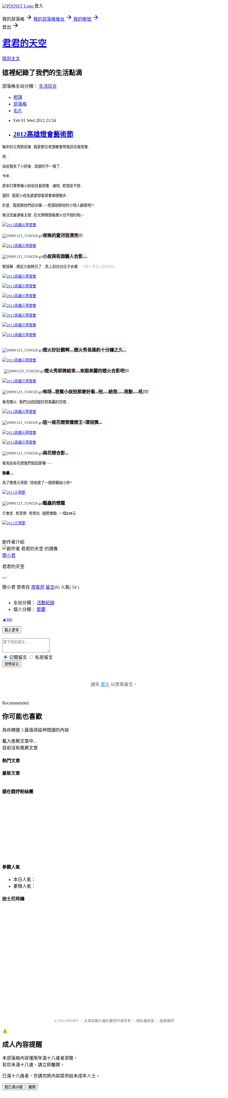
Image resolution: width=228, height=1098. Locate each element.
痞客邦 (37, 587)
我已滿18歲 (13, 1087)
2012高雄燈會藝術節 (43, 134)
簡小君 (9, 555)
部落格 (20, 104)
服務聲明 (167, 1021)
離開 (32, 1087)
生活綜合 (48, 86)
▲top (7, 619)
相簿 (17, 97)
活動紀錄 (45, 602)
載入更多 (11, 630)
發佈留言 (11, 664)
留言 (50, 587)
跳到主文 (11, 58)
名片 (17, 110)
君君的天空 (24, 43)
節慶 (41, 609)
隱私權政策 (145, 1021)
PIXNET (72, 1021)
